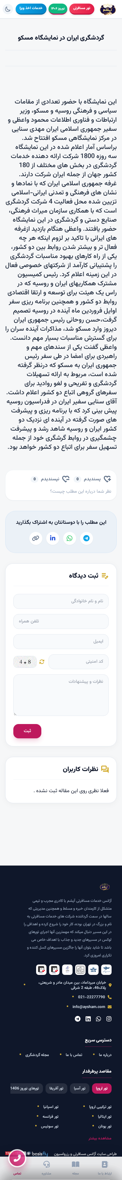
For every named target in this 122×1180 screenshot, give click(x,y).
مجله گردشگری (37, 1055)
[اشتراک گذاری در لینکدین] (52, 538)
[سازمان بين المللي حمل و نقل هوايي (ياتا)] (93, 970)
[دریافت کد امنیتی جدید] (42, 661)
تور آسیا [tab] (80, 1088)
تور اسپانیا (51, 1107)
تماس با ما (74, 1055)
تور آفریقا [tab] (56, 1088)
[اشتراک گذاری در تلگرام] (86, 538)
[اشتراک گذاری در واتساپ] (69, 538)
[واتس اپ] (98, 1019)
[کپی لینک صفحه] (35, 538)
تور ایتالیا (105, 1117)
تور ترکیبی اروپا (100, 1107)
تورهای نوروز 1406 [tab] (24, 1088)
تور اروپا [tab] (102, 1088)
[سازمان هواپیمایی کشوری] (106, 970)
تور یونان (105, 1126)
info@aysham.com (89, 1007)
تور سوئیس (50, 1126)
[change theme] (8, 9)
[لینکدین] (88, 1019)
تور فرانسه (51, 1117)
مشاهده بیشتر (100, 1138)
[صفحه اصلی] (108, 9)
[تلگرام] (77, 1019)
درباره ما (105, 1055)
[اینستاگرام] (109, 1019)
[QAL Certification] (54, 970)
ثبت (27, 731)
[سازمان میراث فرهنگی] (80, 970)
